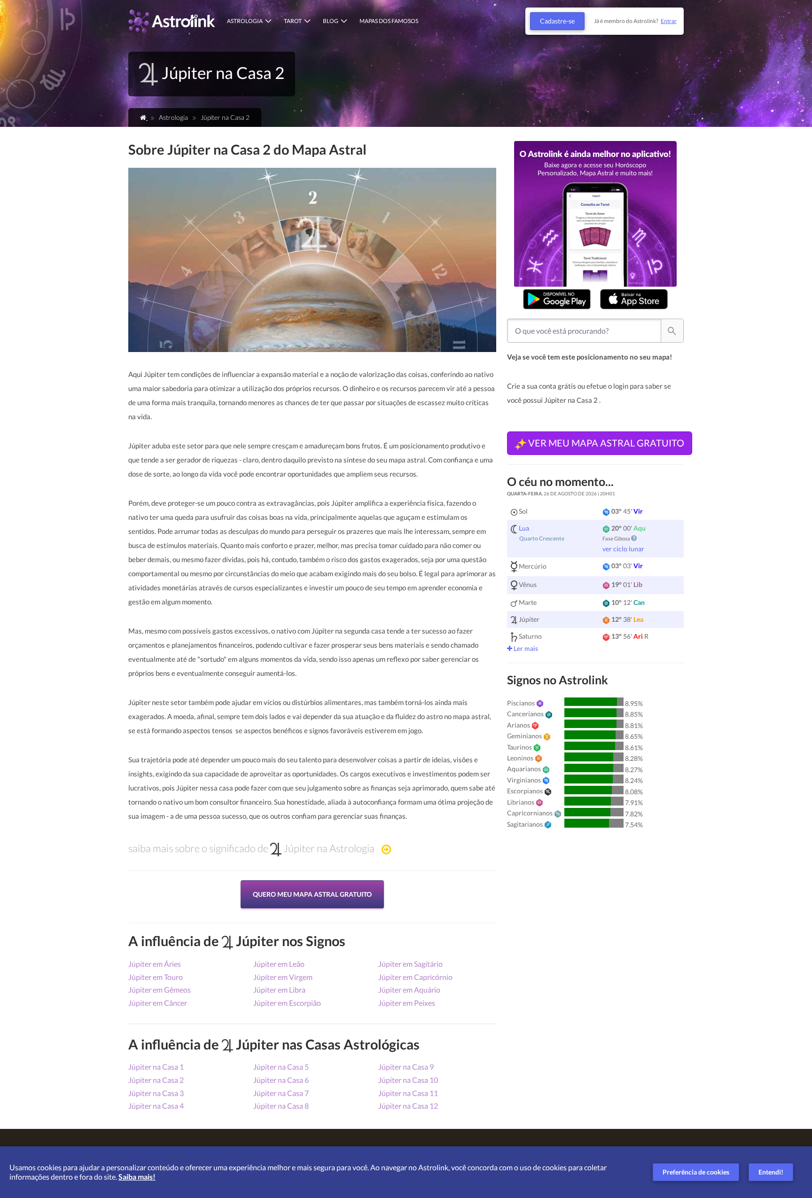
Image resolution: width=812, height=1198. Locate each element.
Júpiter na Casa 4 (156, 1105)
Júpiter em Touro (155, 976)
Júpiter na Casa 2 (156, 1079)
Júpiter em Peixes (406, 1002)
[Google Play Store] (557, 299)
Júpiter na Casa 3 (156, 1092)
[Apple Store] (634, 299)
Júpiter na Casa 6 (281, 1079)
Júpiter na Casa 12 (408, 1105)
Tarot (293, 20)
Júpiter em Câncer (157, 1002)
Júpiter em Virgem (282, 976)
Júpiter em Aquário (409, 989)
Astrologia (245, 20)
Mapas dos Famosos (388, 20)
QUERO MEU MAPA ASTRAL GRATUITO (312, 894)
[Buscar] (672, 330)
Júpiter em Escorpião (287, 1002)
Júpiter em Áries (154, 963)
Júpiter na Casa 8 (281, 1105)
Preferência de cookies (696, 1172)
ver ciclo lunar (623, 549)
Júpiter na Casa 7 (281, 1092)
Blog (330, 20)
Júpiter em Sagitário (410, 963)
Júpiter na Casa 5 (281, 1066)
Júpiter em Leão (278, 963)
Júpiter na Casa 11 (408, 1092)
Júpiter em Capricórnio (415, 976)
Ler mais (525, 648)
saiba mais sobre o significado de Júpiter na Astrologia (251, 848)
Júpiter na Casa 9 (406, 1066)
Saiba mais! (137, 1176)
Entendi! (770, 1172)
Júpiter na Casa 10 (408, 1079)
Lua (524, 528)
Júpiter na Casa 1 (156, 1066)
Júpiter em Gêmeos (159, 989)
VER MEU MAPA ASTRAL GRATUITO (605, 442)
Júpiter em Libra (279, 989)
